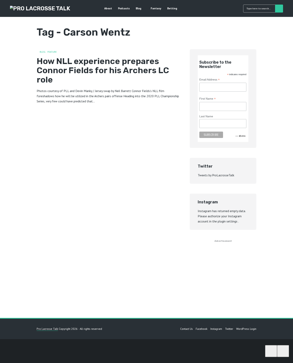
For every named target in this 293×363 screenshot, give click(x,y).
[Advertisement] (146, 280)
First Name (207, 99)
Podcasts (124, 8)
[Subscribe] (271, 351)
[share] (283, 351)
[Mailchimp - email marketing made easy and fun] (240, 135)
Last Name (206, 116)
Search (279, 9)
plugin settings (228, 221)
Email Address (209, 80)
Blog (138, 8)
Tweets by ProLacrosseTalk (216, 175)
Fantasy (156, 8)
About (108, 8)
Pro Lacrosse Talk (47, 329)
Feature (52, 51)
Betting (172, 8)
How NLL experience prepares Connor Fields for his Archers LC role (103, 70)
